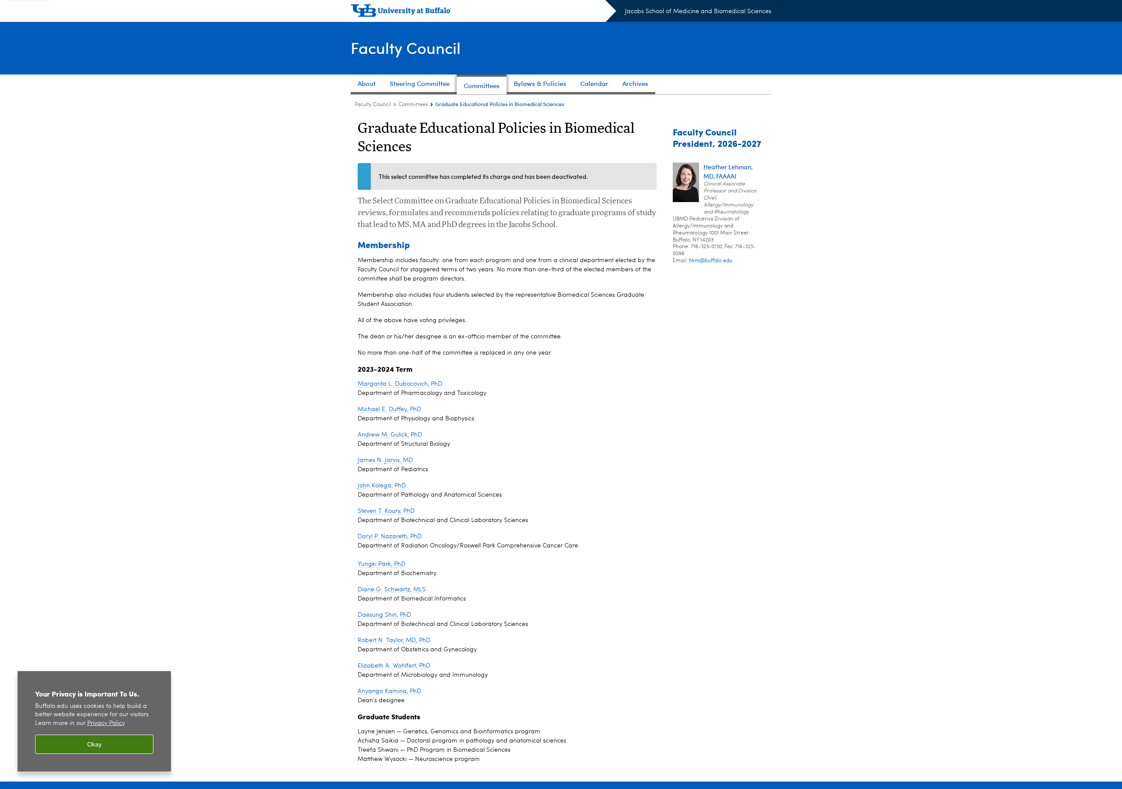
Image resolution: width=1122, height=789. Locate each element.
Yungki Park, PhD (381, 564)
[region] (94, 721)
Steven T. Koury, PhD (386, 511)
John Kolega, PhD (382, 486)
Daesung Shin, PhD (384, 615)
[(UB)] (483, 12)
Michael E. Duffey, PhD (389, 409)
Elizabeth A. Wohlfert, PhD (394, 666)
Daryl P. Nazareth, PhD (390, 536)
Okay (94, 744)
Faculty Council (406, 47)
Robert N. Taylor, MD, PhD (394, 640)
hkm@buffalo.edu (710, 260)
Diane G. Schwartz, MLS (392, 589)
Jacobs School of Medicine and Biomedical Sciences (698, 11)
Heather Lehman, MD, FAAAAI (728, 171)
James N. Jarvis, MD (385, 460)
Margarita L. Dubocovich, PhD (400, 384)
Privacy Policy (105, 723)
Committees (413, 104)
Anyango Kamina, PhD (389, 691)
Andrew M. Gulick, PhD (390, 435)
